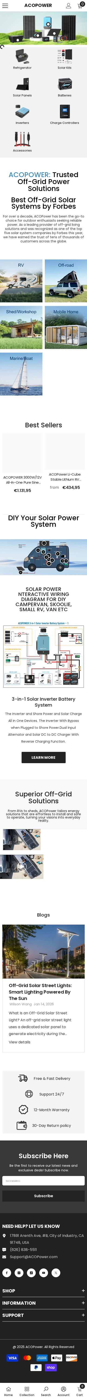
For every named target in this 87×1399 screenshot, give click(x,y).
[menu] (5, 6)
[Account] (68, 5)
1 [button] (40, 510)
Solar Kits (64, 67)
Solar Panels (22, 95)
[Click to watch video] (22, 867)
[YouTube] (43, 1272)
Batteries (64, 95)
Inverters (22, 123)
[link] (21, 280)
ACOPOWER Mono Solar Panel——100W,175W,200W (65, 480)
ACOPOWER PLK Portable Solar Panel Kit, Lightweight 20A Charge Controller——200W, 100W (22, 480)
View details (19, 1042)
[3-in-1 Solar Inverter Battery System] (43, 654)
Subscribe (43, 1196)
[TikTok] (31, 1272)
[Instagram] (19, 1272)
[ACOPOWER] (43, 28)
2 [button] (46, 510)
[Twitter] (56, 1272)
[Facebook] (6, 1272)
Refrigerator (22, 67)
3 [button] (49, 1056)
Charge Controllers (64, 123)
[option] (43, 988)
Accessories (22, 150)
